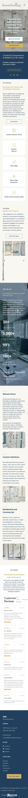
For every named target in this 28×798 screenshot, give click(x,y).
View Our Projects (14, 236)
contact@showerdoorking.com (12, 738)
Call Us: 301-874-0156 (14, 39)
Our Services (14, 121)
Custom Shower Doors (14, 134)
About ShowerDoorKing (14, 70)
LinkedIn (7, 751)
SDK (5, 717)
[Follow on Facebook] (10, 75)
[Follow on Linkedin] (17, 75)
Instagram (7, 749)
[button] (4, 261)
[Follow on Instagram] (14, 75)
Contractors (6, 768)
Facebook (7, 746)
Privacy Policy (11, 790)
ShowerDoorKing (8, 719)
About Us (6, 766)
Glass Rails (14, 166)
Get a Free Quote (14, 45)
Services (5, 761)
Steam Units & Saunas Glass (14, 197)
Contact (5, 770)
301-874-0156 (7, 735)
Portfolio (5, 763)
